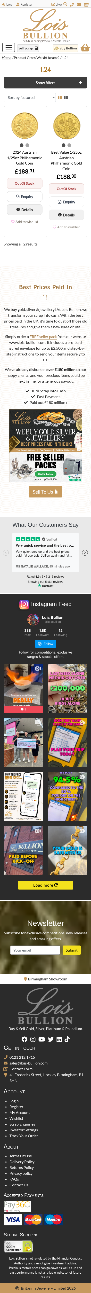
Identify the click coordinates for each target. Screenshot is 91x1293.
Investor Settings (23, 1129)
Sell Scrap (26, 48)
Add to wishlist (27, 222)
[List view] (66, 97)
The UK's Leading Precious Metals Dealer (45, 40)
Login (10, 4)
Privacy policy (21, 1173)
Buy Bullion (68, 48)
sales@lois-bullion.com (28, 1063)
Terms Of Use (20, 1155)
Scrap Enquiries (22, 1124)
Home (6, 57)
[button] (45, 82)
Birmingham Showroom (47, 979)
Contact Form (21, 1068)
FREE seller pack (43, 336)
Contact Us (18, 1185)
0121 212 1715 (22, 1057)
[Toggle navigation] (8, 47)
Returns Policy (21, 1167)
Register (26, 4)
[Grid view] (60, 97)
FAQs (14, 1179)
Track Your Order (23, 1135)
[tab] (45, 82)
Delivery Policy (21, 1161)
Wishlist (16, 1118)
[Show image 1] (22, 145)
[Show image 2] (27, 145)
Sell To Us (43, 492)
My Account (19, 1112)
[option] (45, 979)
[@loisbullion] (33, 619)
